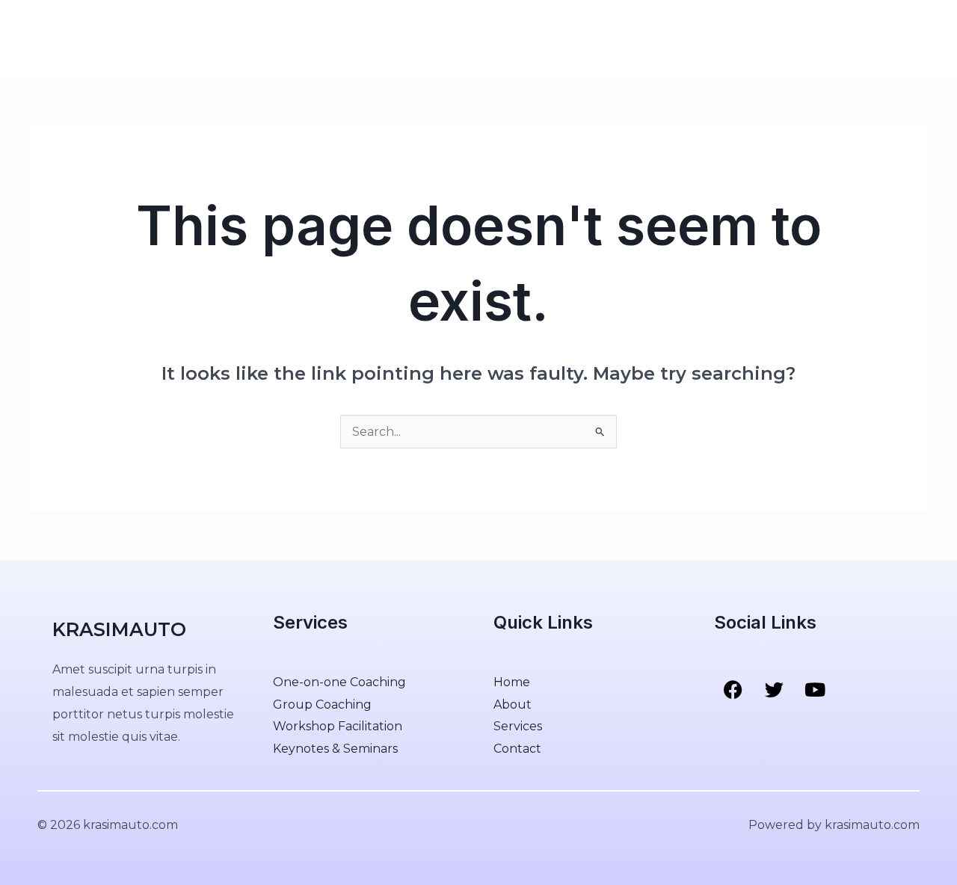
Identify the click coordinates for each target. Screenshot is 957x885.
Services (259, 38)
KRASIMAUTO (70, 38)
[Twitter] (889, 39)
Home (150, 38)
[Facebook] (857, 39)
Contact (323, 38)
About (201, 38)
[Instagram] (920, 39)
